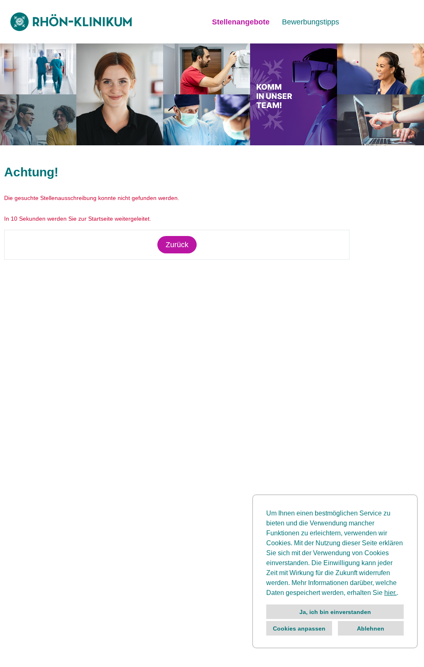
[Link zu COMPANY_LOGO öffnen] (71, 21)
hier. (390, 592)
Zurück (177, 245)
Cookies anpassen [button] (299, 628)
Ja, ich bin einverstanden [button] (335, 612)
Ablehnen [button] (370, 628)
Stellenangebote (241, 22)
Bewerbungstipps (310, 22)
